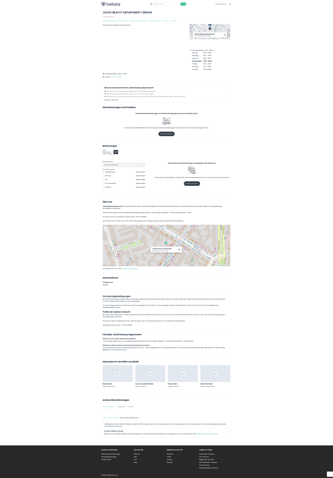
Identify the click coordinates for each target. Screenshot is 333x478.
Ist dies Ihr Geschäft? (111, 100)
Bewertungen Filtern (108, 161)
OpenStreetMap (220, 265)
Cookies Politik (106, 460)
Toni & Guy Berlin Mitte (144, 384)
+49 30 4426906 (116, 77)
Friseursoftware (204, 465)
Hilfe (135, 457)
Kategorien (121, 407)
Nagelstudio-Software (206, 460)
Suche (183, 4)
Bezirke (131, 407)
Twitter (168, 457)
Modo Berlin (107, 384)
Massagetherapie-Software (208, 468)
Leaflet (213, 265)
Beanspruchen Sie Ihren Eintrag (207, 434)
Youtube (169, 460)
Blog (135, 462)
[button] (166, 243)
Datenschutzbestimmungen (110, 454)
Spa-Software (204, 457)
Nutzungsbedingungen (108, 457)
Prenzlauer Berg (108, 17)
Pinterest (169, 462)
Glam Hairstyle (206, 384)
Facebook (169, 454)
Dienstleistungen (108, 407)
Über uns (137, 454)
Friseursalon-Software (206, 454)
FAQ (135, 460)
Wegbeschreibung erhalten (130, 268)
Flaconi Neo (172, 384)
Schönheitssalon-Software (208, 462)
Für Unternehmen (220, 4)
